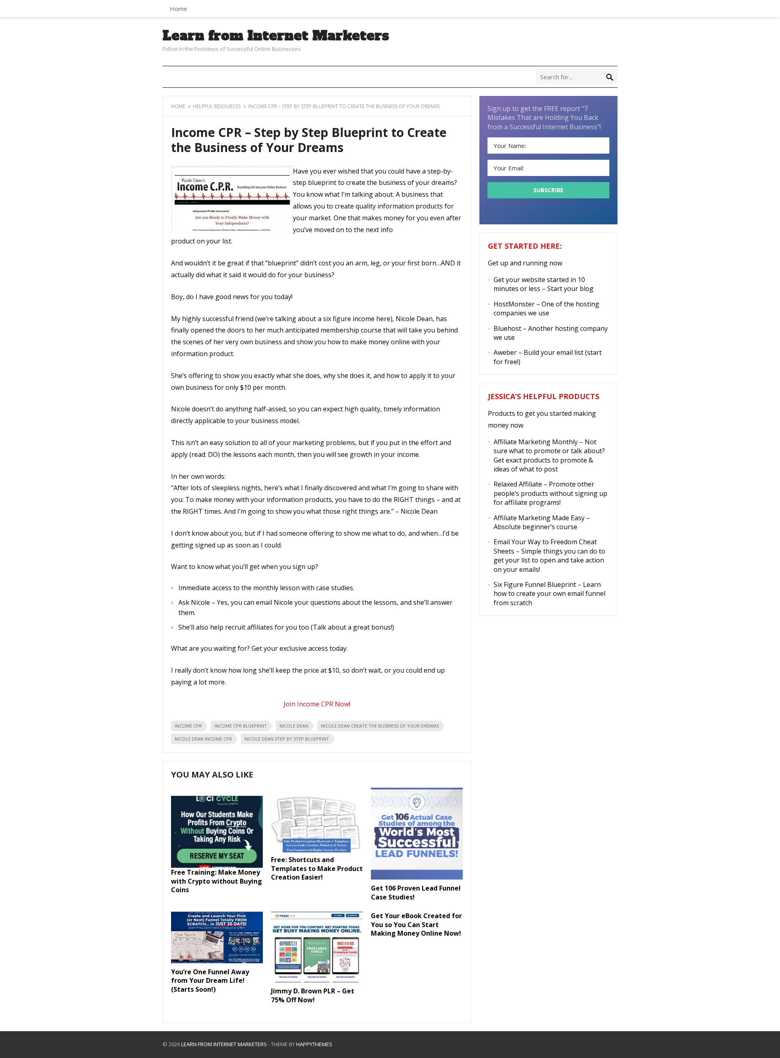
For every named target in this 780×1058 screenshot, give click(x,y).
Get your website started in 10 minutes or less (539, 284)
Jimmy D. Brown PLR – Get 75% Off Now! (312, 995)
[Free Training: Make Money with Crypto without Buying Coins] (217, 865)
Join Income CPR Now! (317, 704)
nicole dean (294, 726)
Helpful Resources (216, 106)
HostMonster (514, 304)
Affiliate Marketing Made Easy (539, 517)
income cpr (188, 726)
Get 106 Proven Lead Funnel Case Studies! (416, 893)
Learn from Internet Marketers (275, 35)
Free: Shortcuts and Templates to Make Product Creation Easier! (317, 868)
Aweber (505, 352)
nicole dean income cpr (203, 739)
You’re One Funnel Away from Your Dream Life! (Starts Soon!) (210, 980)
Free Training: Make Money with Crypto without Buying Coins (216, 881)
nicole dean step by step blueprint (287, 739)
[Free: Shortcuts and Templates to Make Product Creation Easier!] (317, 852)
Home (178, 8)
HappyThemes (314, 1044)
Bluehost (507, 328)
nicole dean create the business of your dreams (380, 726)
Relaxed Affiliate (518, 484)
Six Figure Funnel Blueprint (535, 584)
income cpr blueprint (240, 726)
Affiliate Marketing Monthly (536, 441)
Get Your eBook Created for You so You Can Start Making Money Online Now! (416, 924)
